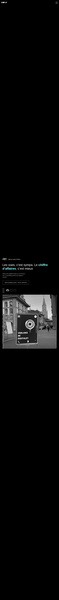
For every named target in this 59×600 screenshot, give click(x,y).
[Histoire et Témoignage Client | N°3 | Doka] (14, 290)
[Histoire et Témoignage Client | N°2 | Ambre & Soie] (11, 290)
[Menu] (57, 3)
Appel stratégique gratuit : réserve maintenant (16, 282)
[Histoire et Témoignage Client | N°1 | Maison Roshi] (7, 290)
